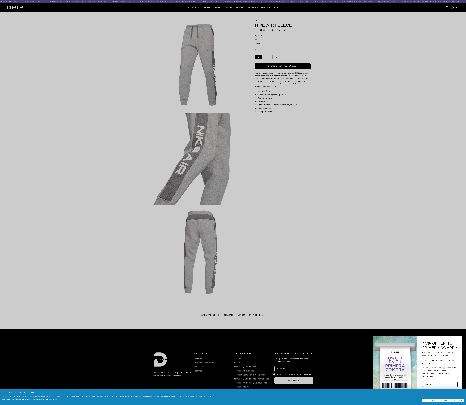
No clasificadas (40, 399)
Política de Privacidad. (172, 396)
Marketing (17, 399)
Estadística (28, 399)
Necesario (7, 399)
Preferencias (53, 399)
